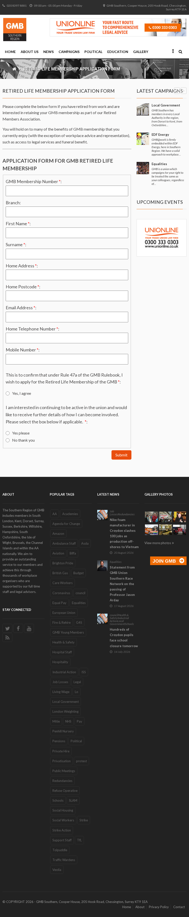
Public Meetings (63, 771)
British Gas (60, 573)
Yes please (21, 433)
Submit (121, 454)
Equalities (159, 164)
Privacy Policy (159, 907)
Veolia (56, 870)
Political (93, 52)
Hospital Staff (62, 652)
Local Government (166, 105)
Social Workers (63, 820)
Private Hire (60, 751)
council (80, 593)
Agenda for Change (66, 524)
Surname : (16, 244)
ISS (83, 672)
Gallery (140, 52)
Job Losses (60, 682)
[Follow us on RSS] (7, 637)
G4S (79, 622)
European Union (63, 613)
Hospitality (60, 662)
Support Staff (62, 840)
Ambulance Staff (64, 543)
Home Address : (22, 265)
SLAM (73, 800)
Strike (83, 820)
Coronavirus (61, 593)
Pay (79, 721)
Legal (77, 682)
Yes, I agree (21, 393)
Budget (78, 573)
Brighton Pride (62, 563)
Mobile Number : (23, 349)
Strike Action (61, 830)
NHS (68, 721)
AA (54, 514)
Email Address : (21, 307)
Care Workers (62, 583)
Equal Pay (59, 603)
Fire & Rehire (61, 622)
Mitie (56, 721)
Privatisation (61, 761)
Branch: (13, 202)
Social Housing (62, 810)
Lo (76, 692)
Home (10, 52)
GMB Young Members (68, 632)
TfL (79, 840)
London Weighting (65, 711)
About (139, 907)
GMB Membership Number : (34, 181)
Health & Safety (63, 642)
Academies (70, 514)
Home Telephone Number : (32, 328)
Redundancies (62, 781)
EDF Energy (160, 135)
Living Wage (60, 692)
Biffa (73, 553)
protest (81, 761)
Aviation (58, 553)
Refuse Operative (65, 791)
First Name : (18, 223)
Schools (57, 800)
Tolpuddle (59, 850)
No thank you (23, 440)
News (48, 52)
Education (117, 52)
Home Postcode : (23, 286)
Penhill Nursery (63, 731)
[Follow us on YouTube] (29, 628)
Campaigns (69, 52)
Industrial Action (64, 672)
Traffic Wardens (63, 860)
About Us (29, 52)
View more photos (157, 543)
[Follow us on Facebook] (18, 628)
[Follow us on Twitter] (7, 628)
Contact (179, 907)
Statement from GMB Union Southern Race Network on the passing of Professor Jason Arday (122, 583)
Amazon (58, 534)
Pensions (58, 741)
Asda (85, 543)
